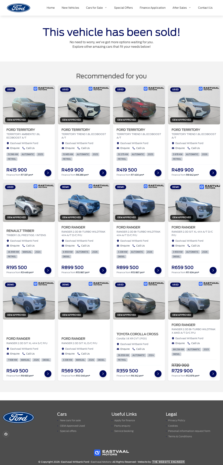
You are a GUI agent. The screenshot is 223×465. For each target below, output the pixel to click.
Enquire (15, 148)
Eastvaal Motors (101, 461)
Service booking (124, 431)
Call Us (30, 148)
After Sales (179, 7)
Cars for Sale (94, 7)
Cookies (173, 425)
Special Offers (123, 7)
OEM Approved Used (72, 425)
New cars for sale (70, 420)
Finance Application (153, 7)
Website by (161, 461)
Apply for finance (124, 420)
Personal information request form (189, 431)
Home (51, 7)
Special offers (68, 431)
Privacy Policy (176, 420)
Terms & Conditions (180, 436)
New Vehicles (70, 7)
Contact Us (205, 7)
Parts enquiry (122, 425)
